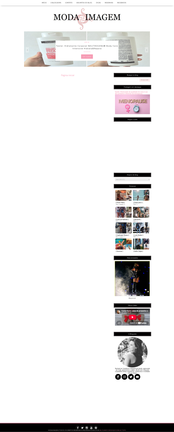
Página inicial (67, 75)
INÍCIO (44, 3)
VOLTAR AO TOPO (120, 430)
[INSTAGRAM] (87, 428)
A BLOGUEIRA (56, 3)
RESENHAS (109, 3)
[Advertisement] (60, 408)
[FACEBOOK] (78, 428)
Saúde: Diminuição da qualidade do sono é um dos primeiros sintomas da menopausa (131, 92)
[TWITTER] (82, 428)
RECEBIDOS (121, 3)
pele (87, 42)
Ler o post (87, 56)
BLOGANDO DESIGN (106, 430)
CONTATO (68, 3)
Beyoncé (132, 298)
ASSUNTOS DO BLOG (84, 3)
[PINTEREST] (96, 428)
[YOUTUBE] (91, 428)
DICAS (98, 3)
